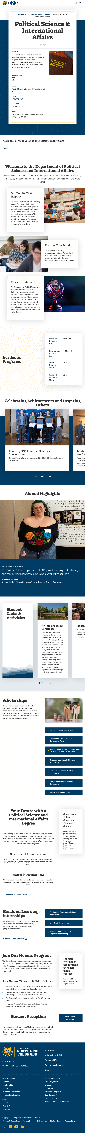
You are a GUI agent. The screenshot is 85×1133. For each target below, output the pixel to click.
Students (6, 1082)
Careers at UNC (51, 1098)
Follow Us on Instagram (70, 1018)
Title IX (39, 1121)
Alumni (5, 1088)
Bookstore (49, 1088)
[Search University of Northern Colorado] (76, 3)
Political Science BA (53, 341)
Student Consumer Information (57, 1102)
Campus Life (51, 1060)
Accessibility (70, 1121)
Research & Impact (54, 1065)
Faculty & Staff (8, 1085)
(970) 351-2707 (17, 99)
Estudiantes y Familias (11, 1095)
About (48, 1070)
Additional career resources (16, 895)
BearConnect (50, 1095)
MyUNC (5, 1106)
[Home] (10, 3)
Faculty (5, 148)
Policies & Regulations (11, 1121)
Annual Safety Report (53, 1121)
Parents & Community (11, 1092)
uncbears (48, 1085)
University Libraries (52, 1082)
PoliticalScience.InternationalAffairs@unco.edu (28, 90)
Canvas (5, 1103)
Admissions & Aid (53, 1055)
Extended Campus (52, 1092)
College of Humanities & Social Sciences (34, 14)
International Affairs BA (55, 353)
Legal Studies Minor (52, 365)
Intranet (5, 1109)
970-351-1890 (10, 1062)
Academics (50, 1050)
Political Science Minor (53, 377)
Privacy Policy (28, 1121)
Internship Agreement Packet (13, 939)
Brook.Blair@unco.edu (71, 981)
